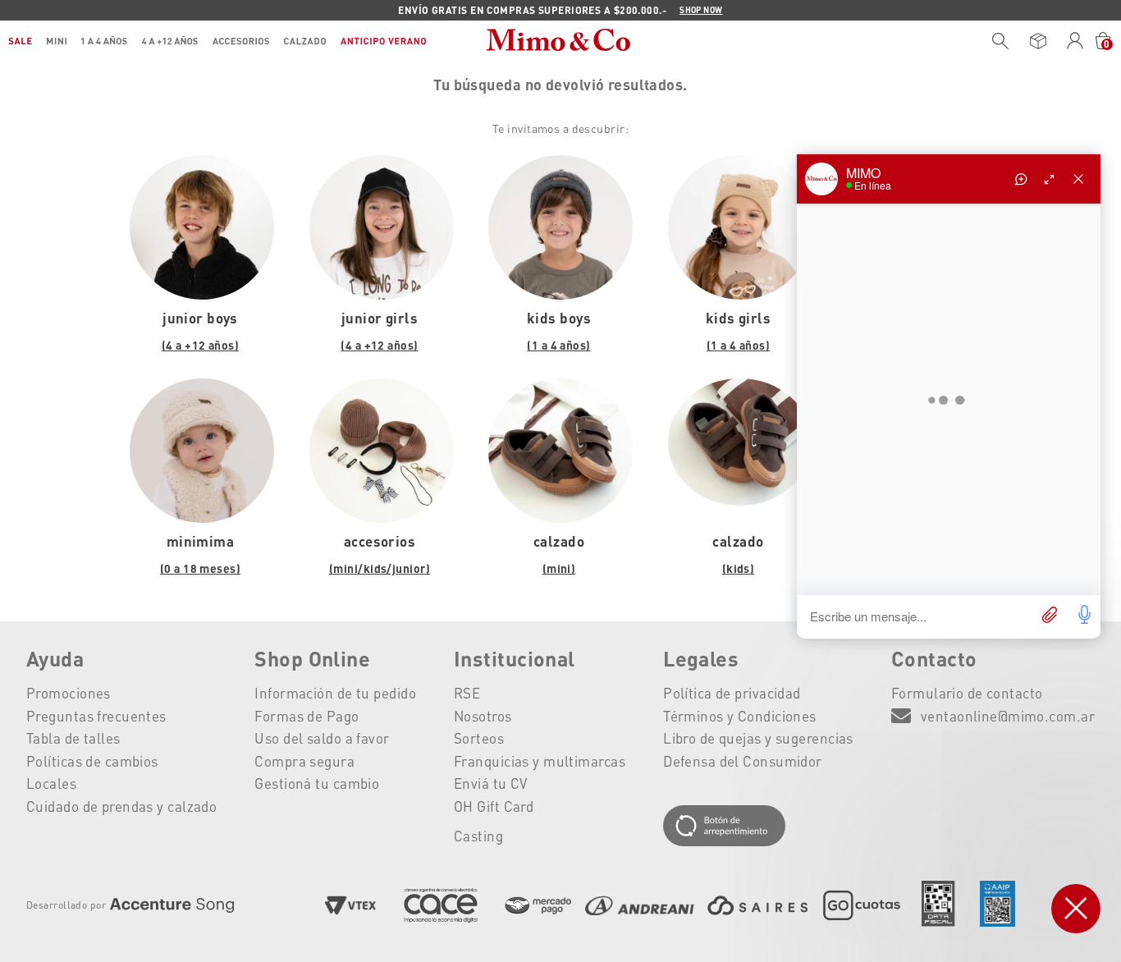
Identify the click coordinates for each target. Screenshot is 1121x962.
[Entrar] (1075, 41)
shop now (701, 10)
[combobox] (996, 41)
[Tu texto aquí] (758, 827)
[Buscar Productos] (1000, 41)
